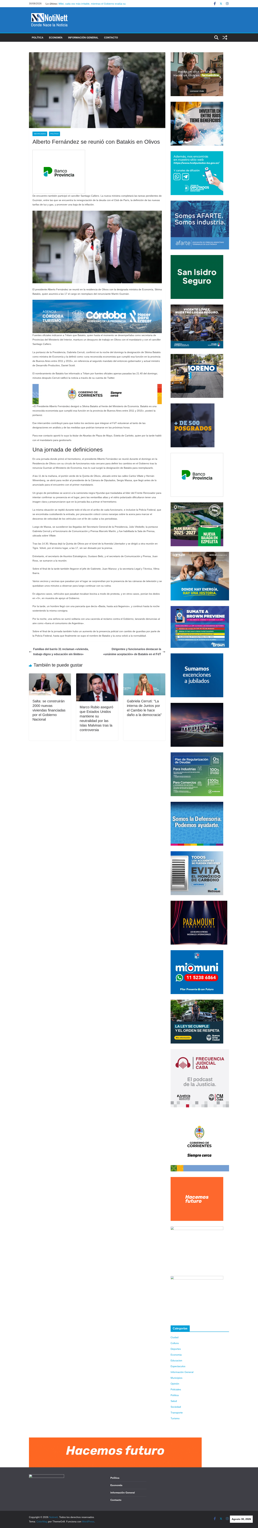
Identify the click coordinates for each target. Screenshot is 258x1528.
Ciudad (174, 1337)
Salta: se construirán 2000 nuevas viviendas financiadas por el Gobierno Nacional (48, 710)
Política (37, 37)
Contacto (111, 37)
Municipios (176, 1377)
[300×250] (197, 103)
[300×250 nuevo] (197, 655)
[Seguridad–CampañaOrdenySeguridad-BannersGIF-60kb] (197, 1001)
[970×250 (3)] (97, 302)
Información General (83, 37)
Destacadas (40, 134)
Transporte (177, 1412)
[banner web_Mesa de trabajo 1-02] (200, 1115)
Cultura (175, 1343)
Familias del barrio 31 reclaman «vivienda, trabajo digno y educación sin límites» (61, 652)
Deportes (176, 1349)
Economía (55, 37)
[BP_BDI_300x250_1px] (58, 152)
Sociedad (176, 1406)
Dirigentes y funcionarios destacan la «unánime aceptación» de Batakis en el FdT (132, 652)
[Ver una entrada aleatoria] (225, 37)
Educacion (176, 1360)
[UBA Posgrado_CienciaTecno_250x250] (192, 405)
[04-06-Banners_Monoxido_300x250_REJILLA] (197, 853)
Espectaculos (178, 1366)
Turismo (175, 1418)
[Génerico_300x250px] (197, 54)
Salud (174, 1401)
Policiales (176, 1389)
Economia (176, 1354)
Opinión (175, 1383)
